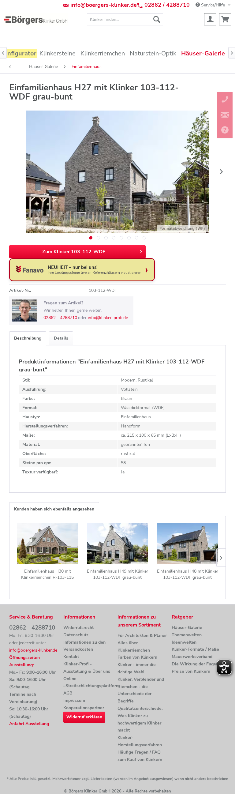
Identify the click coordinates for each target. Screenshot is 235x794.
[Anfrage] (225, 19)
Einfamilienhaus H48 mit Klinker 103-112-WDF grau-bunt (187, 574)
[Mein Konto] (210, 19)
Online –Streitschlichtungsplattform (88, 682)
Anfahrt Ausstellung (29, 724)
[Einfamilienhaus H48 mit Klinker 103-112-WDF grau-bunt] (187, 543)
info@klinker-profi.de (108, 318)
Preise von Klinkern (191, 671)
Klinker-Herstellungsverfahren (140, 741)
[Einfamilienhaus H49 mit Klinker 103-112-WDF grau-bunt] (118, 543)
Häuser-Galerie (187, 627)
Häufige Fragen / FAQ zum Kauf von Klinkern (140, 755)
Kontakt (71, 657)
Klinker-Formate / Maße (195, 649)
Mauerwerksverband (192, 657)
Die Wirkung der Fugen (195, 664)
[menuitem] (125, 19)
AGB (68, 693)
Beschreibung (27, 338)
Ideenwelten (184, 642)
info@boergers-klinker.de (103, 5)
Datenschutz (75, 635)
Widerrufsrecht (78, 627)
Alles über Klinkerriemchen (134, 646)
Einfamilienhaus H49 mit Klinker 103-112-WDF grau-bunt (117, 574)
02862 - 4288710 (60, 318)
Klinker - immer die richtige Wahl (137, 668)
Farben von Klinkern (137, 657)
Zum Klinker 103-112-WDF (73, 251)
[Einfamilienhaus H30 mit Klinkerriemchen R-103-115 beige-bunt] (48, 543)
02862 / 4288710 (167, 5)
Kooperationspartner (83, 708)
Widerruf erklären (84, 717)
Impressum (74, 700)
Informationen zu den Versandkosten (84, 646)
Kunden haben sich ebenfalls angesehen (54, 509)
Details (61, 338)
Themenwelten (187, 635)
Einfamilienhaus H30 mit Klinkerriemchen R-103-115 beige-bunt (47, 574)
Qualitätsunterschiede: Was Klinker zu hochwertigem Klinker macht (140, 719)
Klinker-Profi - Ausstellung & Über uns (86, 667)
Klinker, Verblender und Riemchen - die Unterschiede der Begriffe (141, 690)
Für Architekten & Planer (142, 635)
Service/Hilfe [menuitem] (213, 5)
